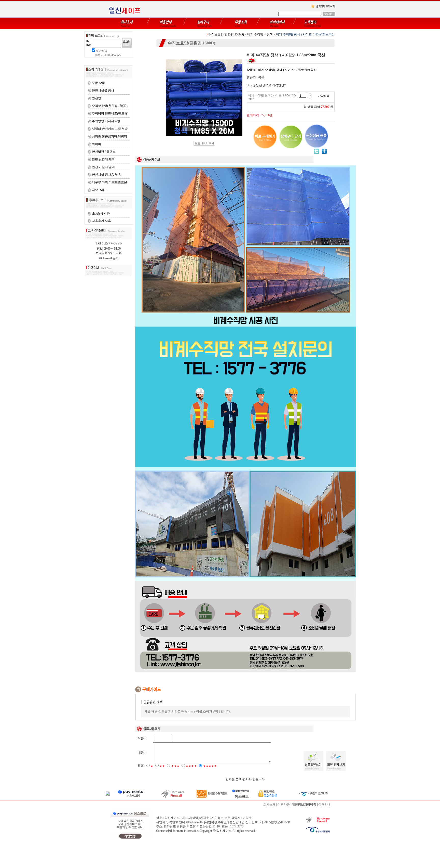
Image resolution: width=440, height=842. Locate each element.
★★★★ (191, 766)
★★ (162, 766)
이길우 (247, 818)
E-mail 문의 (110, 258)
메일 (169, 831)
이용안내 (324, 804)
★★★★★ (210, 766)
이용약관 (284, 804)
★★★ (175, 766)
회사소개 (269, 804)
